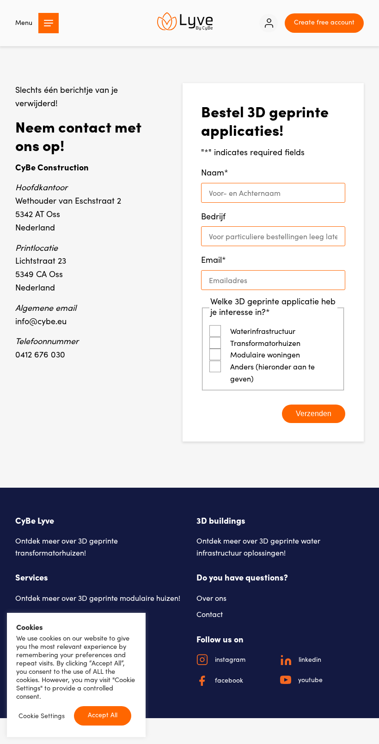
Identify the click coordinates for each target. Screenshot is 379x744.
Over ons (211, 598)
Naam (214, 172)
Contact (209, 614)
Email (213, 259)
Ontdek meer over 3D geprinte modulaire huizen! (97, 598)
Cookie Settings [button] (41, 716)
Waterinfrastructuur (262, 331)
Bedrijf (213, 216)
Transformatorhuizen (265, 343)
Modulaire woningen (265, 354)
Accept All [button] (102, 714)
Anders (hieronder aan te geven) (272, 372)
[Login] (268, 23)
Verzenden (313, 413)
